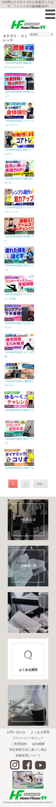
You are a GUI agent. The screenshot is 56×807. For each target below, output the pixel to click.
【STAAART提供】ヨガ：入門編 (19, 354)
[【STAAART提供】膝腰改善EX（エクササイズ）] (19, 60)
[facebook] (27, 768)
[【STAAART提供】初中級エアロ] (19, 233)
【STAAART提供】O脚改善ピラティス (19, 383)
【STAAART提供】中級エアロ (19, 468)
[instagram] (14, 768)
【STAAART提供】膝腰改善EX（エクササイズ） (18, 65)
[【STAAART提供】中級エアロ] (19, 465)
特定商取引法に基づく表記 (28, 749)
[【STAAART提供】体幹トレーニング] (19, 146)
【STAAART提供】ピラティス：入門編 (18, 296)
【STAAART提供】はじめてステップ (19, 325)
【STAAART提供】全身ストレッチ (19, 267)
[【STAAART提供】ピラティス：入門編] (19, 291)
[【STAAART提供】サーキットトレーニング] (19, 117)
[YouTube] (40, 768)
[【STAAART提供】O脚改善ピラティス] (19, 378)
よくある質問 (40, 732)
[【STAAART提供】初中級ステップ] (19, 89)
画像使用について (28, 755)
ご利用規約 (19, 744)
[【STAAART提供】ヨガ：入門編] (19, 349)
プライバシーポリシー (28, 738)
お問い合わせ (16, 732)
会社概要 (38, 744)
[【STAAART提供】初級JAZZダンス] (19, 175)
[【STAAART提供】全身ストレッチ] (19, 262)
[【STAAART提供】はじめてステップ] (19, 320)
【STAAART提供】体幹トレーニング (19, 151)
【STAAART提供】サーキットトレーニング (19, 122)
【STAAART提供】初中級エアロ (19, 238)
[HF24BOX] (28, 788)
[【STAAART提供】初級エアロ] (19, 407)
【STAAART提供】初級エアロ (19, 410)
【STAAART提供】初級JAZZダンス (19, 180)
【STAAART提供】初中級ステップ (19, 94)
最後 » (40, 483)
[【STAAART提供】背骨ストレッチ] (19, 436)
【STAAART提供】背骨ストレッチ (19, 441)
